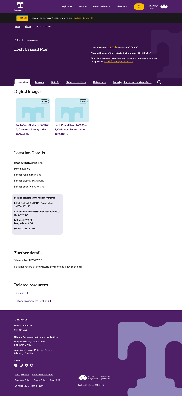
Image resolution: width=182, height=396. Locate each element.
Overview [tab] (22, 82)
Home (17, 26)
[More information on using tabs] (159, 82)
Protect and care (100, 6)
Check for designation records (118, 61)
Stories (80, 6)
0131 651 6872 (20, 330)
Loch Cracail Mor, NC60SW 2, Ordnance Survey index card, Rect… (32, 130)
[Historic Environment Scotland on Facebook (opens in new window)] (15, 365)
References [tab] (99, 82)
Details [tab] (55, 82)
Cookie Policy (40, 380)
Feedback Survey (81, 18)
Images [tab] (39, 82)
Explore (65, 6)
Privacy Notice (22, 374)
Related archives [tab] (76, 82)
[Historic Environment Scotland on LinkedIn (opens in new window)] (26, 365)
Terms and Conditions (42, 374)
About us (121, 6)
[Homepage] (20, 6)
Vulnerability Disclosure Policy (29, 385)
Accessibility (56, 380)
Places (28, 26)
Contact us (21, 320)
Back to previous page (27, 40)
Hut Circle (112, 47)
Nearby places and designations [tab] (132, 82)
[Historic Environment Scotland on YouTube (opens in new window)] (31, 365)
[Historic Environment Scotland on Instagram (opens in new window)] (21, 365)
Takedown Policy (23, 380)
